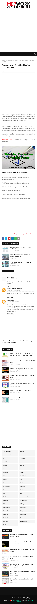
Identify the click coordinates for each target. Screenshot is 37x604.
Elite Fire (5, 476)
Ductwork (5, 472)
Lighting (22, 503)
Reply (8, 286)
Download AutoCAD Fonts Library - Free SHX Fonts (22, 376)
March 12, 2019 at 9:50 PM (13, 301)
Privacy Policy (26, 598)
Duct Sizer (22, 469)
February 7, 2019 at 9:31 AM (13, 278)
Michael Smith (11, 300)
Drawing (5, 469)
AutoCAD (22, 451)
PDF (18, 234)
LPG (4, 503)
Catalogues (22, 458)
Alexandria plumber (12, 311)
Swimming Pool (23, 521)
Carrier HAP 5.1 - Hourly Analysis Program (22, 398)
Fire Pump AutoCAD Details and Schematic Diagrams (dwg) (21, 535)
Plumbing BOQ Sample (20, 140)
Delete (12, 286)
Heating (5, 497)
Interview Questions (25, 497)
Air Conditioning (7, 451)
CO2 (4, 458)
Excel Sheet (14, 234)
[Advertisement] (18, 31)
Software (5, 521)
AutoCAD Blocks (7, 455)
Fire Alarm (5, 483)
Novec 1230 (6, 510)
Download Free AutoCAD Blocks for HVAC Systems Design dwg (21, 369)
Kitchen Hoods (23, 500)
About (13, 598)
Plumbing (22, 234)
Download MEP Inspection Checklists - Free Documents (21, 263)
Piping (21, 510)
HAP (4, 493)
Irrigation (5, 500)
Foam (4, 490)
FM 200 (5, 479)
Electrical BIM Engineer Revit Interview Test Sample (22, 550)
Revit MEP (5, 517)
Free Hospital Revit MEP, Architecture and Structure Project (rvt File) (21, 565)
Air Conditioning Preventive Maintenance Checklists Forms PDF (20, 255)
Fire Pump (22, 483)
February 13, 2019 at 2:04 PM (13, 290)
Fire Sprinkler (6, 486)
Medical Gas (23, 507)
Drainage (22, 465)
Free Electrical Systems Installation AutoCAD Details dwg (22, 572)
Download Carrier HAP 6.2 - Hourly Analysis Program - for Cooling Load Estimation (22, 354)
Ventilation (6, 524)
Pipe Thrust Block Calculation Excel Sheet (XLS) (21, 557)
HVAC (21, 493)
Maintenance (6, 507)
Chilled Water (6, 462)
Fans (21, 479)
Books (21, 455)
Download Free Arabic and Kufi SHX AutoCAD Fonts (22, 361)
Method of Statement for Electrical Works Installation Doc (20, 248)
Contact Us (19, 598)
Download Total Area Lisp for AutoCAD (20, 390)
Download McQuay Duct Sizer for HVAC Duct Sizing (22, 384)
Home (3, 60)
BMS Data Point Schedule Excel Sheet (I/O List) (21, 579)
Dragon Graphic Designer (14, 288)
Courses (5, 465)
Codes (21, 462)
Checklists (7, 234)
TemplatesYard (16, 600)
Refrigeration (23, 514)
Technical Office (9, 60)
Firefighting (22, 486)
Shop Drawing (23, 517)
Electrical (22, 472)
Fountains (22, 490)
